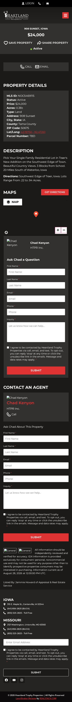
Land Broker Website (26, 698)
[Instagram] (22, 680)
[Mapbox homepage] (6, 233)
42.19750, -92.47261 (33, 132)
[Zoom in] (58, 230)
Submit (36, 370)
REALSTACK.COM (48, 698)
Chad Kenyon (20, 402)
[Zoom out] (64, 230)
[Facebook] (6, 680)
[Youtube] (14, 680)
